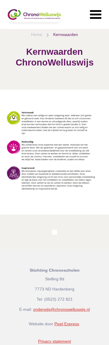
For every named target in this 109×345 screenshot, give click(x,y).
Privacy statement (54, 341)
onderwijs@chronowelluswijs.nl (61, 309)
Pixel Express (66, 324)
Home (36, 34)
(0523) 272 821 (58, 299)
